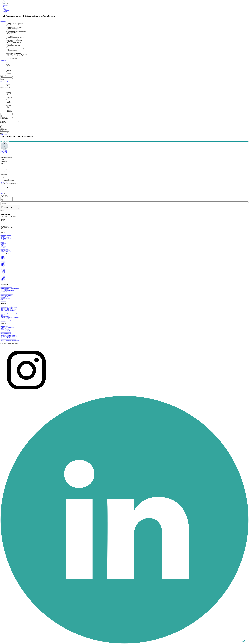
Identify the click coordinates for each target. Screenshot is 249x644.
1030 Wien (3, 258)
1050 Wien (3, 261)
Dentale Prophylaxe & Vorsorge (7, 290)
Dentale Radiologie (4, 289)
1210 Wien (3, 279)
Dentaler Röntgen (10, 26)
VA (7, 66)
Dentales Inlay (10, 36)
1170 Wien (3, 275)
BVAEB (9, 65)
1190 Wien (3, 277)
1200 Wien (3, 278)
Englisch (9, 92)
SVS (8, 64)
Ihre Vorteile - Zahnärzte (6, 238)
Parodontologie (4, 291)
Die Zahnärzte (3, 239)
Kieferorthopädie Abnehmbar (7, 294)
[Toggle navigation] (7, 3)
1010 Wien (3, 256)
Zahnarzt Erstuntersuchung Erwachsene (15, 23)
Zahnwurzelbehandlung (12, 50)
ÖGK (8, 62)
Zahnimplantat (10, 41)
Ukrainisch (9, 98)
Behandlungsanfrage (5, 249)
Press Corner (3, 243)
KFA (8, 68)
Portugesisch (9, 111)
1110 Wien (3, 268)
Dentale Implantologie (5, 298)
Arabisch (9, 103)
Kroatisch (9, 109)
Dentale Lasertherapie (11, 57)
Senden (2, 210)
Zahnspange (9, 44)
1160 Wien (3, 273)
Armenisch (9, 102)
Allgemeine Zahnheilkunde (6, 287)
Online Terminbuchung (5, 250)
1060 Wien (3, 262)
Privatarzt (9, 72)
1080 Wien (3, 264)
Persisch (8, 101)
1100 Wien (3, 266)
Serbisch (9, 107)
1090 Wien (3, 265)
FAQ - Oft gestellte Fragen (6, 251)
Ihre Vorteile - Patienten (5, 237)
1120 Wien (3, 269)
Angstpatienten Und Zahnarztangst (14, 53)
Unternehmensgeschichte (6, 235)
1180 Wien (3, 276)
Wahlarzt (9, 70)
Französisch (9, 97)
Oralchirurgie (3, 297)
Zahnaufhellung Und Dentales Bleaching (15, 48)
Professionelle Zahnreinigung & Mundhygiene (16, 31)
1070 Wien (3, 263)
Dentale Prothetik (4, 296)
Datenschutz (3, 246)
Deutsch (8, 94)
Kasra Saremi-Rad (4, 152)
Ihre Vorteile (5, 5)
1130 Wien (3, 270)
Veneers (8, 49)
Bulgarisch (9, 100)
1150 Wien (3, 272)
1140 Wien (3, 271)
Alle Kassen (9, 73)
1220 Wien (3, 280)
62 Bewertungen (4, 150)
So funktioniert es (6, 6)
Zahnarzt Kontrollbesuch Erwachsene (14, 27)
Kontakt (4, 9)
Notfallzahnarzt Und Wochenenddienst (15, 51)
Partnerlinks (3, 247)
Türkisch (9, 105)
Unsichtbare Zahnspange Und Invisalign (15, 37)
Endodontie (3, 292)
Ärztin (8, 84)
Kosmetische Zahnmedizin (12, 29)
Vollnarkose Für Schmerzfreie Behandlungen (16, 55)
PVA (8, 69)
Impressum (3, 244)
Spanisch (9, 110)
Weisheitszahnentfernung (12, 32)
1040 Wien (3, 259)
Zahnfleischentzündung (12, 33)
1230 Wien (3, 282)
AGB (2, 245)
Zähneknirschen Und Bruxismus (13, 45)
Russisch (9, 93)
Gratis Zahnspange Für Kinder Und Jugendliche (17, 54)
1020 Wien (3, 257)
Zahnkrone (9, 35)
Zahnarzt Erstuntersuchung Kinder (14, 24)
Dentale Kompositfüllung (12, 58)
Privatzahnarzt (3, 301)
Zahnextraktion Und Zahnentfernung (14, 40)
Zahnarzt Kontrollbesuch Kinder (13, 28)
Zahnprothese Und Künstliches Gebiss (15, 42)
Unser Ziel (3, 236)
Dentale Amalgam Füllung (12, 38)
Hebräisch (9, 106)
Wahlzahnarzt (3, 299)
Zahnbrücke (9, 46)
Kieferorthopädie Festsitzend (6, 295)
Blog (4, 8)
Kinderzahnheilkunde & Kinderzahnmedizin (10, 288)
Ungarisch (9, 96)
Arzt (8, 85)
